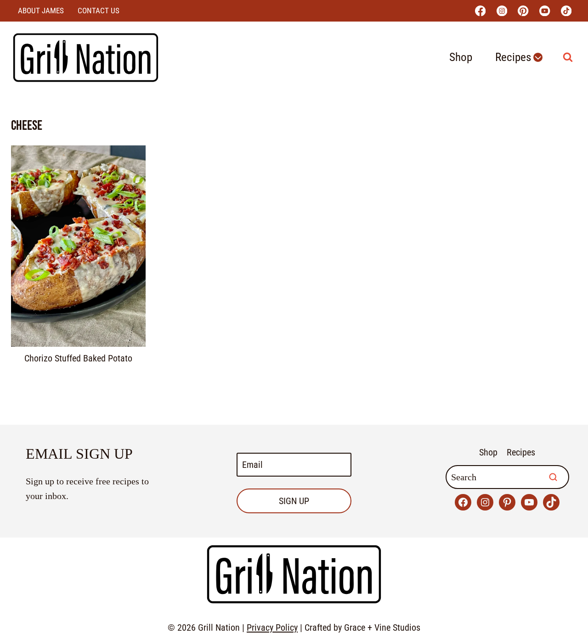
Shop (460, 57)
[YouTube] (544, 11)
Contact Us (98, 10)
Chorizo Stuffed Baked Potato (78, 358)
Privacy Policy (272, 627)
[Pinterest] (523, 11)
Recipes (521, 452)
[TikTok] (566, 11)
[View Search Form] (568, 57)
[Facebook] (480, 11)
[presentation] (78, 246)
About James (41, 10)
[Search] (553, 477)
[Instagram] (502, 11)
